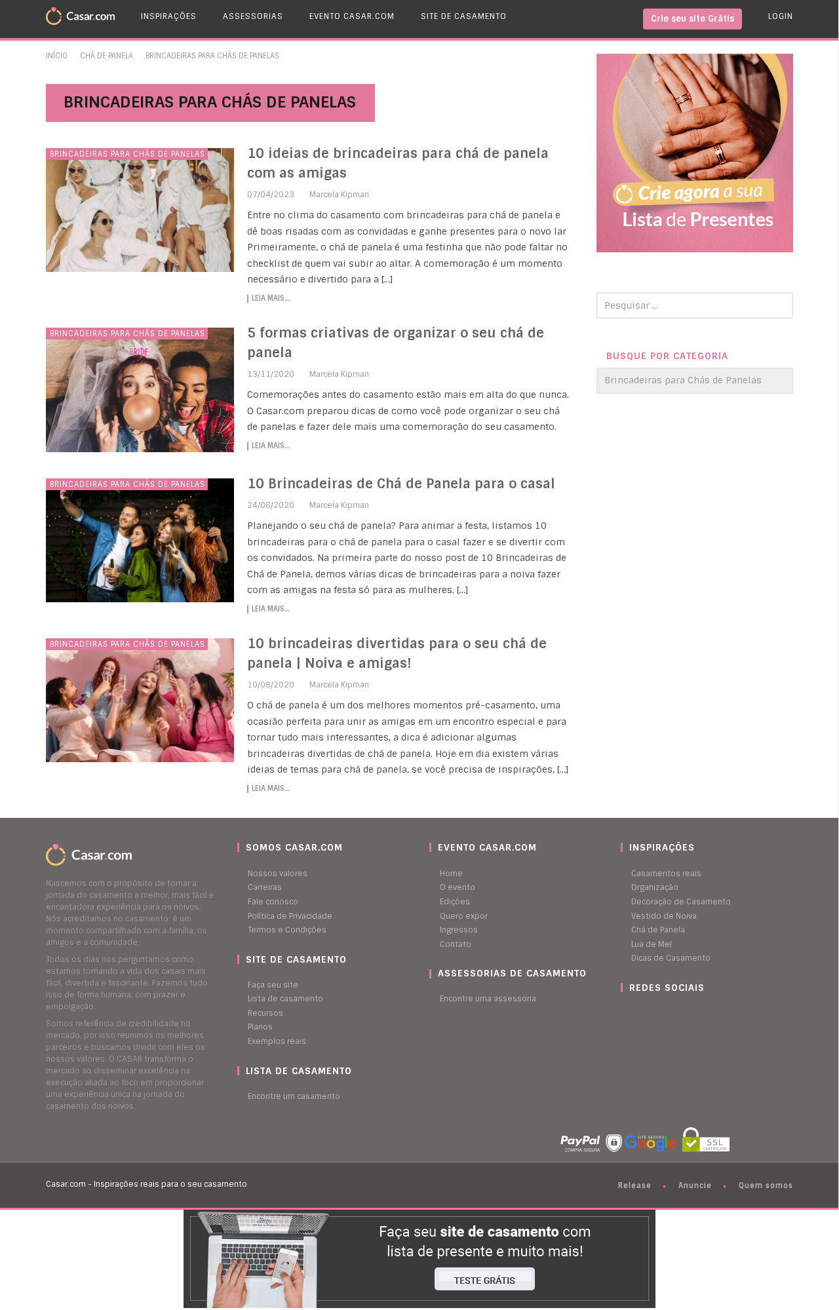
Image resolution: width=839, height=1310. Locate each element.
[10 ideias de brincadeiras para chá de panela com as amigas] (140, 210)
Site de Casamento (464, 16)
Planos (260, 1027)
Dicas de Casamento (671, 958)
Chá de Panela (106, 55)
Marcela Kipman (339, 194)
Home (451, 873)
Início (57, 55)
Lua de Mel (651, 944)
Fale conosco (273, 901)
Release (635, 1185)
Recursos (265, 1013)
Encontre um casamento (294, 1096)
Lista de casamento (285, 998)
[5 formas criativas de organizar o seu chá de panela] (140, 390)
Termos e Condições (287, 930)
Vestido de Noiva (664, 916)
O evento (457, 887)
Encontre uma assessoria (488, 998)
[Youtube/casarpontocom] (637, 1013)
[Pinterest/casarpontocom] (630, 1013)
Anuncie (695, 1185)
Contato (455, 944)
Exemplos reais (277, 1041)
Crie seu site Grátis (692, 18)
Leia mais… (271, 299)
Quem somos (766, 1185)
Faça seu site (273, 985)
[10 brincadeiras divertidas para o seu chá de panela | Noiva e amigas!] (140, 700)
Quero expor (464, 916)
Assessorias (253, 16)
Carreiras (265, 887)
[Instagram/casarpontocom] (624, 1013)
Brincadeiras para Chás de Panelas (127, 154)
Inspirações (169, 16)
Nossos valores (277, 873)
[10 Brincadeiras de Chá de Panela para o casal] (140, 540)
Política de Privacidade (290, 916)
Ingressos (459, 930)
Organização (654, 887)
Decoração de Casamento (681, 901)
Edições (455, 901)
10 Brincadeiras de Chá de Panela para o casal (401, 483)
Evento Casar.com (352, 16)
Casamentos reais (666, 873)
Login (780, 16)
